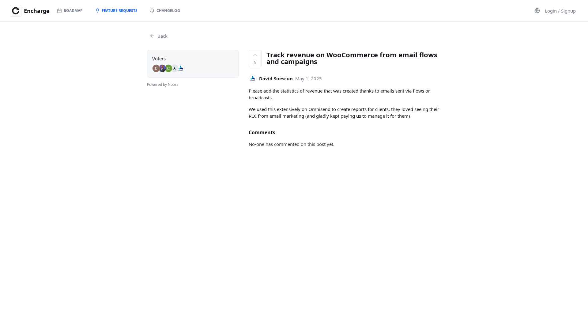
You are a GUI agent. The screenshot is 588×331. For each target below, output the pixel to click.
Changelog (168, 10)
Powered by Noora (163, 84)
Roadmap (73, 10)
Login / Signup (560, 11)
